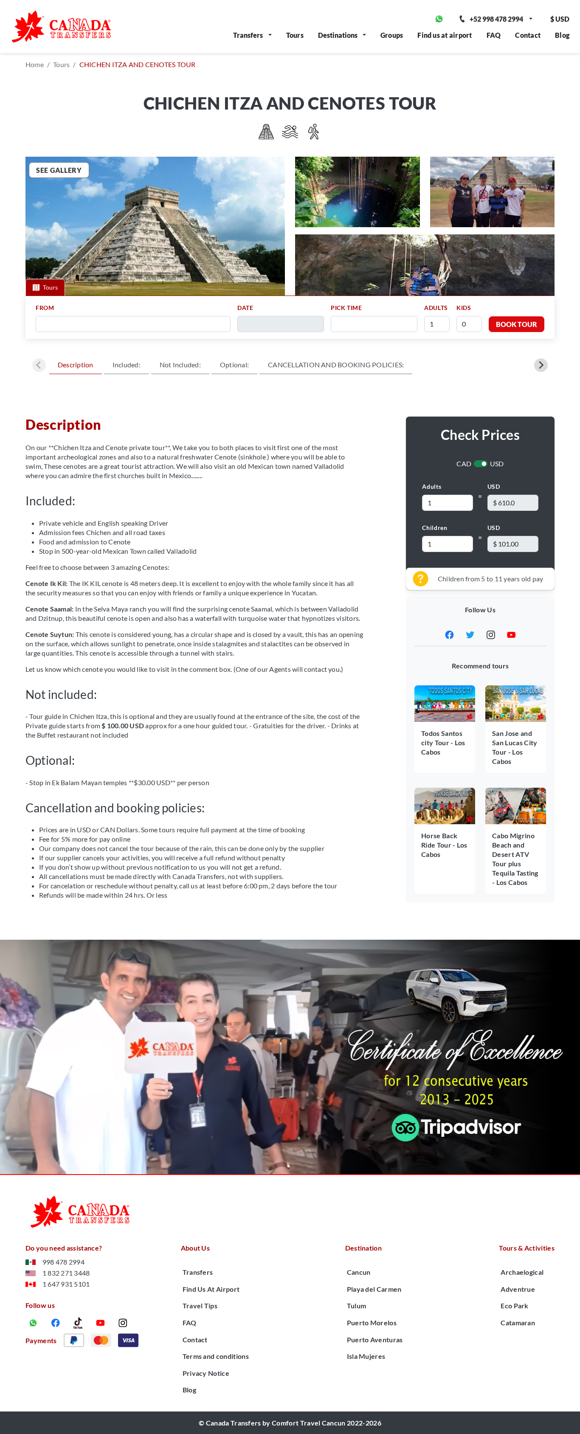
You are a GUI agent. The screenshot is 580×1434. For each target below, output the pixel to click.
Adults (431, 486)
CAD (463, 463)
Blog (562, 35)
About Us (195, 1248)
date (245, 307)
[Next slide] (541, 365)
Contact (528, 35)
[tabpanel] (290, 317)
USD (497, 463)
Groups (391, 35)
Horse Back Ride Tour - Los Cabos (444, 844)
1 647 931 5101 (66, 1284)
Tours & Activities (527, 1248)
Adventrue (518, 1289)
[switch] (480, 463)
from (45, 307)
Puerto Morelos (372, 1322)
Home (34, 64)
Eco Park (515, 1306)
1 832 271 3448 (66, 1273)
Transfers (248, 35)
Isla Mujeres (366, 1356)
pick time (346, 307)
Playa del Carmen (374, 1289)
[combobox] (135, 324)
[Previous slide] (39, 365)
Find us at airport (444, 35)
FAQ (494, 35)
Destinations (338, 35)
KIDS (463, 307)
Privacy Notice (206, 1373)
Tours (295, 35)
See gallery (59, 170)
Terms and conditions (216, 1356)
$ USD (559, 19)
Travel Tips (200, 1306)
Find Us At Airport (211, 1289)
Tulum (356, 1306)
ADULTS (436, 307)
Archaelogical (522, 1272)
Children (434, 527)
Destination (363, 1248)
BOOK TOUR (516, 324)
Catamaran (518, 1322)
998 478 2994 (63, 1262)
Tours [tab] (50, 287)
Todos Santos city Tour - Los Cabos (443, 742)
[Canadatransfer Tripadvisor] (290, 1057)
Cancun (359, 1272)
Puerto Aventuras (375, 1339)
